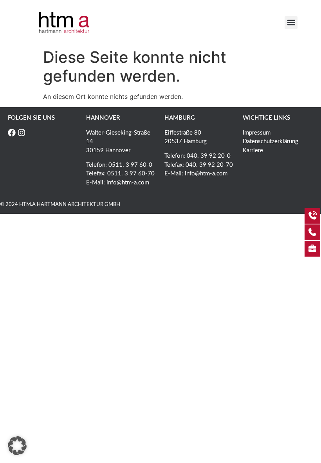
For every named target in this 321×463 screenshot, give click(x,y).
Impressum (257, 133)
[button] (291, 22)
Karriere (253, 150)
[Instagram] (21, 133)
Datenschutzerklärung (270, 141)
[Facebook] (12, 133)
